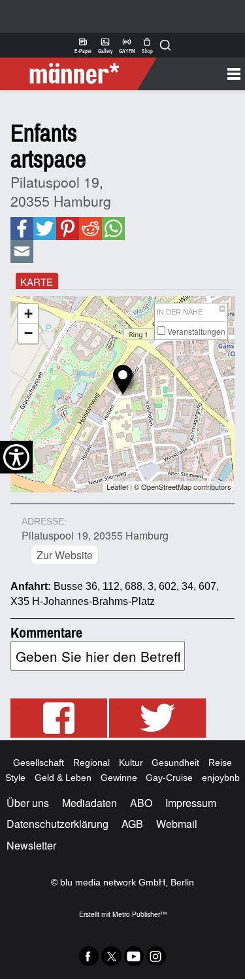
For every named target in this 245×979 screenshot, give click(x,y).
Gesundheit (175, 762)
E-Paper (83, 45)
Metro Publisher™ (139, 914)
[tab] (37, 281)
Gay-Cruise (169, 777)
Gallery (105, 45)
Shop (147, 45)
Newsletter (31, 845)
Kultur (131, 762)
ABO (141, 802)
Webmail (176, 823)
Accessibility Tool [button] (16, 457)
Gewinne (119, 777)
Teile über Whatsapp (113, 228)
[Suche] (165, 45)
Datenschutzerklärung (57, 823)
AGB (132, 823)
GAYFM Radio (127, 45)
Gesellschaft (38, 762)
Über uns (28, 802)
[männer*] (80, 74)
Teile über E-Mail (21, 251)
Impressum (190, 802)
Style (15, 777)
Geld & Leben (63, 777)
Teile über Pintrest (66, 228)
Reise (220, 762)
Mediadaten (89, 802)
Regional (91, 762)
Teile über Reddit (90, 228)
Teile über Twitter (44, 228)
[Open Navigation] (196, 74)
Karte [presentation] (36, 281)
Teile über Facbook (21, 228)
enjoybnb (221, 777)
